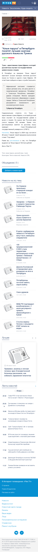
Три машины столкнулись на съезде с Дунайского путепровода (20, 400)
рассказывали (14, 140)
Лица (4, 517)
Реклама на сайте (8, 492)
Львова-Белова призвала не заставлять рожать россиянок (21, 462)
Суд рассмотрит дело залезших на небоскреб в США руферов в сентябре (21, 446)
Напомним (5, 133)
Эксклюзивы (15, 8)
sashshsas (33, 39)
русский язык (19, 153)
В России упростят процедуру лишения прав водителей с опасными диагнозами (21, 431)
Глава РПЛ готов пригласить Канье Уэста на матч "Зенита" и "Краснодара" (21, 392)
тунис (26, 153)
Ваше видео (6, 513)
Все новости (35, 381)
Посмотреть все (10, 165)
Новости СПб (25, 155)
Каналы (5, 510)
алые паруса (10, 153)
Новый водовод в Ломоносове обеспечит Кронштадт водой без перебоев (22, 438)
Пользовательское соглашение (14, 520)
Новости (5, 8)
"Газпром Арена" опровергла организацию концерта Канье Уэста (20, 415)
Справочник (7, 523)
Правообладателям (9, 489)
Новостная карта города (11, 507)
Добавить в (14, 44)
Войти (35, 3)
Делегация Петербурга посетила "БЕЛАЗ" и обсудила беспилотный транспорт (22, 454)
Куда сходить (27, 8)
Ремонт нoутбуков (9, 526)
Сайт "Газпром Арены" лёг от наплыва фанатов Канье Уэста (20, 423)
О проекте (5, 485)
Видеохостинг (7, 504)
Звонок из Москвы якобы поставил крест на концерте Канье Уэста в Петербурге (21, 407)
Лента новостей (15, 155)
